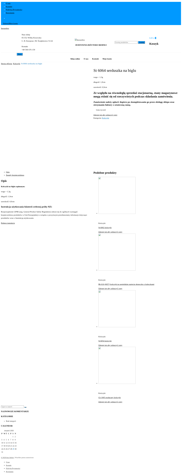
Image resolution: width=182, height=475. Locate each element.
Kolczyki (16, 64)
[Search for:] (12, 407)
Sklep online (75, 59)
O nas (8, 3)
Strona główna (6, 64)
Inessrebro (5, 28)
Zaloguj (6, 23)
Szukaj (141, 42)
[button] (99, 110)
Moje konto (13, 23)
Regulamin (10, 13)
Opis (8, 172)
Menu (20, 54)
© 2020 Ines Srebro (7, 457)
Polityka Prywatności (14, 10)
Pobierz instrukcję (8, 223)
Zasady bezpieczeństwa (15, 175)
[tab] (47, 172)
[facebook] (93, 18)
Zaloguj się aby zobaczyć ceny (105, 115)
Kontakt (9, 7)
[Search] (25, 407)
